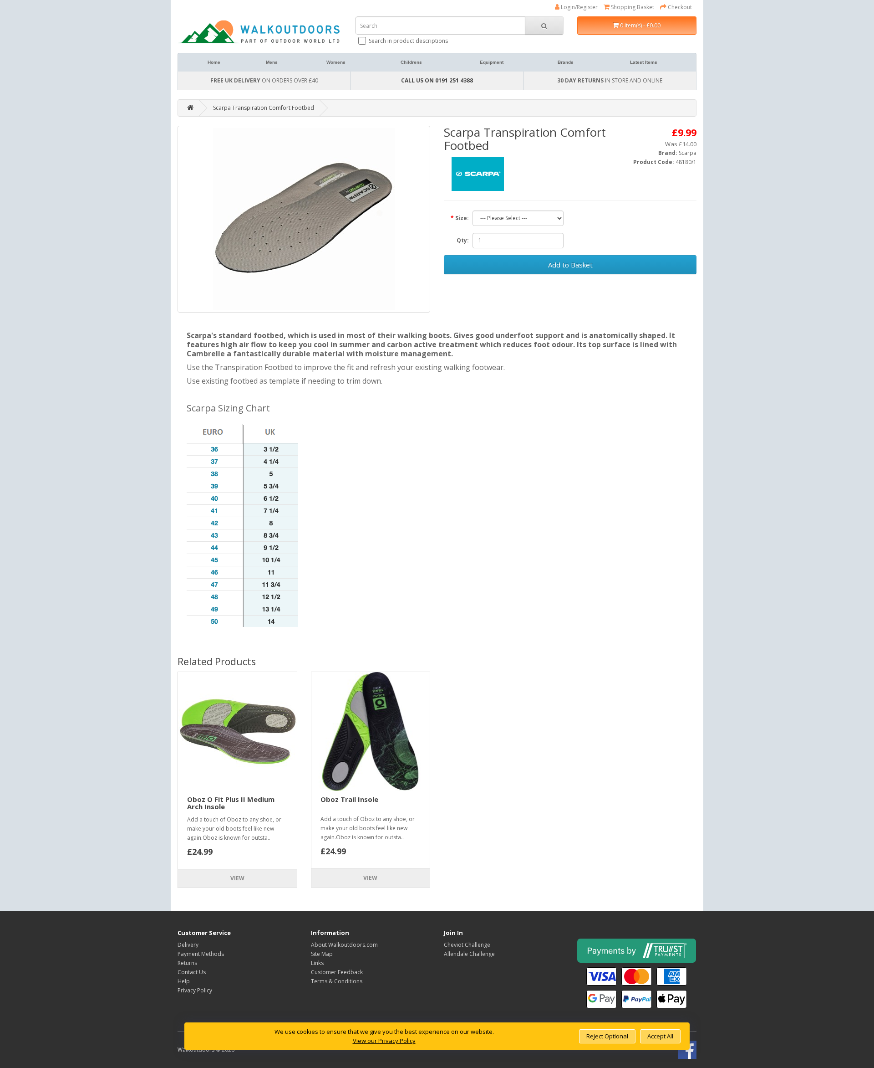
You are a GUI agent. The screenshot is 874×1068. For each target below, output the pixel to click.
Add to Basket (570, 264)
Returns (187, 963)
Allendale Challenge (469, 954)
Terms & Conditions (336, 981)
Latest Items (643, 62)
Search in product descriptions (408, 41)
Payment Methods (201, 954)
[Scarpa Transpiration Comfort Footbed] (304, 219)
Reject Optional (607, 1036)
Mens (272, 62)
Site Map (322, 954)
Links (317, 963)
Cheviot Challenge (467, 945)
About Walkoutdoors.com (344, 945)
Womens (336, 62)
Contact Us (192, 972)
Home (214, 62)
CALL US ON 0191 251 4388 (437, 80)
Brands (566, 62)
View (237, 878)
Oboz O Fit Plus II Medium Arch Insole (230, 803)
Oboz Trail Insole (349, 799)
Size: (462, 218)
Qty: (463, 240)
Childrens (411, 62)
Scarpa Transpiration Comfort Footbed (263, 108)
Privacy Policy (195, 990)
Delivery (188, 945)
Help (184, 981)
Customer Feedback (337, 972)
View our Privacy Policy (384, 1041)
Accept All (660, 1036)
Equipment (491, 62)
